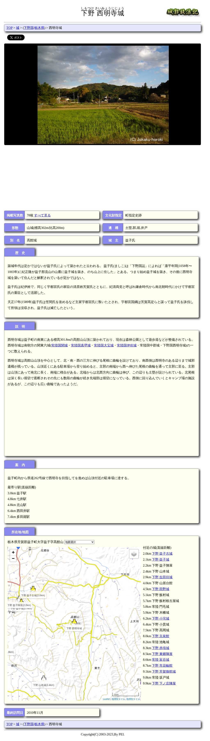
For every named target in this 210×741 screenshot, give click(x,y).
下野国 (29, 27)
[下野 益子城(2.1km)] (21, 601)
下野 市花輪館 (162, 665)
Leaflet (106, 698)
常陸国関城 (59, 345)
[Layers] (133, 553)
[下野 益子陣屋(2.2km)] (19, 598)
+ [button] (13, 552)
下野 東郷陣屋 (162, 654)
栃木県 (39, 27)
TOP (9, 27)
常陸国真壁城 (81, 345)
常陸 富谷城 (160, 659)
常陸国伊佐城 (127, 345)
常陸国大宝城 (104, 345)
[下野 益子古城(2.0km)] (33, 588)
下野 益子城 (160, 559)
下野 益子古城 (162, 553)
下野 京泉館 (160, 636)
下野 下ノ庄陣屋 (164, 683)
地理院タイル (118, 698)
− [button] (13, 558)
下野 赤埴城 (160, 648)
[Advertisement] (102, 178)
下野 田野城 (160, 589)
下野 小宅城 (160, 618)
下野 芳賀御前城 (164, 671)
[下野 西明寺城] (74, 621)
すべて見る (42, 215)
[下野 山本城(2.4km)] (43, 677)
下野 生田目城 (162, 577)
